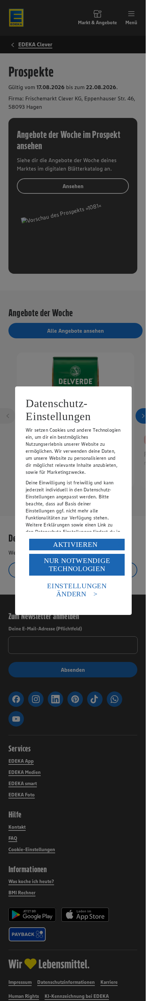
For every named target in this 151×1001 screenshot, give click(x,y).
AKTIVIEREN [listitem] (75, 544)
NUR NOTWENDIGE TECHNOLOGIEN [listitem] (77, 564)
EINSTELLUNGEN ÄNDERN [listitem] (77, 590)
